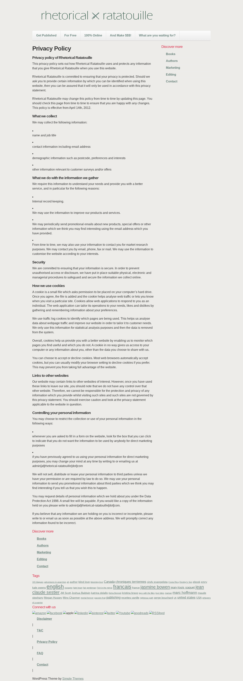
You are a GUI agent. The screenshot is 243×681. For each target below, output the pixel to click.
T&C (40, 630)
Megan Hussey (53, 597)
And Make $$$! (120, 35)
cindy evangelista (157, 581)
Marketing (173, 67)
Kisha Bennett (115, 593)
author (74, 581)
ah (68, 582)
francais (122, 587)
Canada (109, 582)
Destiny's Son (185, 582)
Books (170, 54)
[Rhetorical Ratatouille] (96, 21)
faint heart (77, 588)
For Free (70, 35)
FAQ (40, 653)
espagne (69, 588)
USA (199, 597)
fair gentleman (89, 588)
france (136, 587)
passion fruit (100, 598)
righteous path (146, 598)
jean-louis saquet (183, 587)
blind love (84, 581)
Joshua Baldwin (81, 592)
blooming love (97, 582)
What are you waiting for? (157, 35)
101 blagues (37, 582)
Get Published (46, 35)
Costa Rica (173, 582)
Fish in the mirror (104, 588)
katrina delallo (99, 592)
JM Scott (65, 592)
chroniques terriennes (130, 582)
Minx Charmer (71, 597)
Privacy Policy (47, 641)
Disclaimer (44, 618)
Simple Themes (73, 678)
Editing (171, 74)
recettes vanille (130, 597)
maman (168, 593)
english (55, 586)
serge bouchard (163, 597)
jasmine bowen (155, 587)
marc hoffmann (185, 593)
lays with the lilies (147, 593)
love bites (159, 593)
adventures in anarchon (55, 582)
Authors (172, 60)
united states (186, 597)
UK (175, 598)
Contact (171, 81)
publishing (113, 597)
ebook (196, 581)
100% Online (93, 35)
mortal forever (87, 598)
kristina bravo (130, 592)
